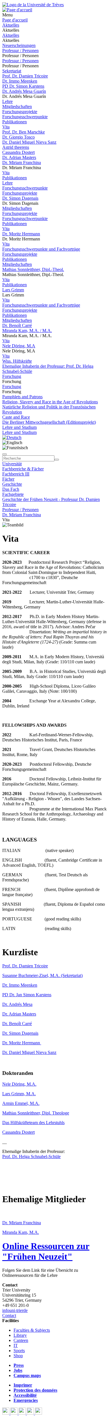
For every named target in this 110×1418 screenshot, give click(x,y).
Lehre (7, 101)
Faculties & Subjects (32, 1330)
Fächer (8, 479)
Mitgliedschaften (17, 106)
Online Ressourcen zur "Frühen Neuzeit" (45, 1251)
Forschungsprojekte (19, 111)
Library (20, 1335)
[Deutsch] (11, 437)
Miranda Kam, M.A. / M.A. (27, 330)
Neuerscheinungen (19, 45)
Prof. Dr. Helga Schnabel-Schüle (31, 1156)
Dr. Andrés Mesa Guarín (24, 91)
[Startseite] (33, 4)
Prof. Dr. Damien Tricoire (25, 76)
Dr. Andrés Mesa (17, 1004)
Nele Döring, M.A (18, 345)
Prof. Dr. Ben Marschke (23, 132)
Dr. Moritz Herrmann (21, 233)
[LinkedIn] (38, 1413)
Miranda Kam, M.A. (20, 1232)
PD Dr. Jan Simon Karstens (26, 994)
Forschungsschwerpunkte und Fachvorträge (41, 249)
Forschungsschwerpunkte (25, 116)
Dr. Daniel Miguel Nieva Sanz (29, 142)
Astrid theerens (15, 147)
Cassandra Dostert (18, 152)
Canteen (21, 1340)
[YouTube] (23, 1413)
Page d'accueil (15, 20)
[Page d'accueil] (17, 9)
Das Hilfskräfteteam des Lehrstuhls (33, 1122)
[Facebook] (6, 1413)
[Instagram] (31, 1413)
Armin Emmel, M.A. (20, 1103)
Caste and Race (16, 417)
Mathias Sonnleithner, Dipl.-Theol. (33, 269)
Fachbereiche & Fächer (23, 468)
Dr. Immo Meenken (19, 81)
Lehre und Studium (19, 427)
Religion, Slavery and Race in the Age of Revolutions (50, 401)
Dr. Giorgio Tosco (18, 137)
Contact (9, 1315)
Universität (12, 463)
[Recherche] (56, 460)
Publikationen (14, 121)
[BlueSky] (14, 1413)
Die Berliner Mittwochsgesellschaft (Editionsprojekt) (49, 422)
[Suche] (4, 454)
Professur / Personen (20, 50)
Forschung (11, 376)
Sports (19, 1350)
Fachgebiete (13, 494)
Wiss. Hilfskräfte (17, 361)
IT (16, 1345)
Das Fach (10, 489)
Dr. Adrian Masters (19, 157)
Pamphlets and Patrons (22, 396)
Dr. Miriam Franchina (21, 162)
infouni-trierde (15, 1310)
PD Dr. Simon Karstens (23, 86)
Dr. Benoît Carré (17, 325)
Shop (18, 1355)
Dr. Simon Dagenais (20, 198)
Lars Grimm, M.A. (19, 1093)
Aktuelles (10, 25)
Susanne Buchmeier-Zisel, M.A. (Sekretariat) (42, 975)
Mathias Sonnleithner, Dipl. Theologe (35, 1113)
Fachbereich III (15, 474)
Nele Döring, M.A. (19, 1084)
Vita (6, 126)
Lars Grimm (13, 289)
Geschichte (12, 484)
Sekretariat (11, 70)
